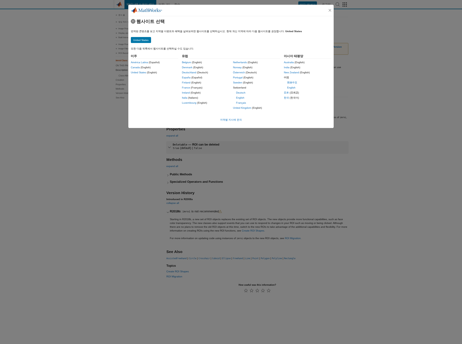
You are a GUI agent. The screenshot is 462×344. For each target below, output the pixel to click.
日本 (286, 92)
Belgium (186, 62)
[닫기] (329, 10)
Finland (186, 82)
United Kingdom (242, 107)
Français (241, 102)
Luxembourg (189, 102)
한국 (286, 97)
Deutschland (189, 72)
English (240, 97)
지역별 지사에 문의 (231, 119)
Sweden (237, 82)
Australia (289, 62)
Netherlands (240, 62)
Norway (237, 67)
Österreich (239, 72)
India (286, 67)
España (186, 77)
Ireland (186, 92)
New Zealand (291, 72)
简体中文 (292, 82)
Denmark (187, 67)
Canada (135, 67)
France (186, 87)
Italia (184, 97)
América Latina (139, 62)
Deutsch (240, 92)
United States (138, 72)
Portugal (238, 77)
